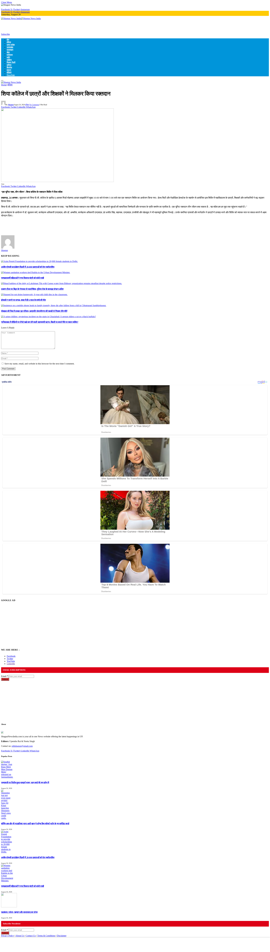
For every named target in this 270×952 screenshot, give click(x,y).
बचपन (9, 70)
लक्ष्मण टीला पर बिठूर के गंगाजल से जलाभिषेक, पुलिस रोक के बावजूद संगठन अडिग (32, 289)
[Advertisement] (52, 26)
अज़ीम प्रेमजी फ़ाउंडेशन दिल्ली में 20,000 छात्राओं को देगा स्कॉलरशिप (27, 267)
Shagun (11, 105)
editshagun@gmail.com (22, 746)
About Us (19, 935)
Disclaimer (61, 935)
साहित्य (9, 60)
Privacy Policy (7, 935)
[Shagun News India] (21, 18)
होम (8, 40)
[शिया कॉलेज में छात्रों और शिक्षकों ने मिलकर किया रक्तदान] (57, 181)
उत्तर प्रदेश (11, 45)
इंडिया (9, 42)
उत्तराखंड (10, 47)
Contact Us (31, 935)
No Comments (34, 105)
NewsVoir (11, 75)
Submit (5, 679)
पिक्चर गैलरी (11, 62)
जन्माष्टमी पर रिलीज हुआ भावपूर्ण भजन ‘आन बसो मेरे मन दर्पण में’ (25, 782)
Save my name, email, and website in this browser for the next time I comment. (39, 363)
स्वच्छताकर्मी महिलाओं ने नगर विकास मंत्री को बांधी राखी (22, 278)
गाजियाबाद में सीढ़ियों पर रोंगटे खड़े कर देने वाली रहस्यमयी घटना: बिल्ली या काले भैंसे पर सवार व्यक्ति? (39, 322)
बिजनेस (9, 67)
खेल (8, 52)
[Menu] (2, 80)
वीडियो (9, 72)
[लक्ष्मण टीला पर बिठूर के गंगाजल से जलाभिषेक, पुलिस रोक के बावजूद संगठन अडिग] (61, 283)
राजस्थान (10, 50)
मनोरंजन (10, 55)
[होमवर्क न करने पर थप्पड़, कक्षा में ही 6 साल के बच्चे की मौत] (34, 294)
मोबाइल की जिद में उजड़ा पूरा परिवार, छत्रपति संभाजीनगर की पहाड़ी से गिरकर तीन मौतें (34, 311)
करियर (9, 65)
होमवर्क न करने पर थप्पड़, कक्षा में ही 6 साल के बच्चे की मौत (23, 300)
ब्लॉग (8, 57)
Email (4, 676)
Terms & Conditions (46, 935)
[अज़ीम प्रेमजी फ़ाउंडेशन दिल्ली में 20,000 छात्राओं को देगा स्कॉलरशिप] (39, 261)
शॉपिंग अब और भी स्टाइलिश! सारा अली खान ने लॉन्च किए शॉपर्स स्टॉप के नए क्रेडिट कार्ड (35, 823)
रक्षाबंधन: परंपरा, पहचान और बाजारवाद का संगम (19, 912)
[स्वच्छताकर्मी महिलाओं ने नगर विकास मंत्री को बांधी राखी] (35, 272)
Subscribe (5, 34)
